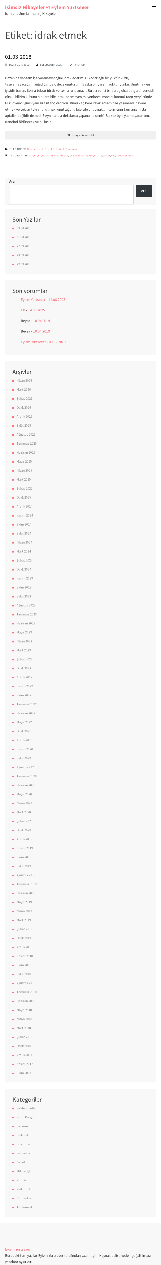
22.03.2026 (24, 264)
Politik (21, 1180)
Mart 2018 (24, 1028)
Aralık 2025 (24, 416)
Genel (48, 149)
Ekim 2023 (24, 587)
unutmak (122, 155)
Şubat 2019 (24, 929)
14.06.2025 (56, 299)
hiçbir (37, 155)
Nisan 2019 (24, 911)
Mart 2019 (24, 920)
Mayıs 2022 (24, 722)
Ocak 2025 (24, 497)
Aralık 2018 (24, 947)
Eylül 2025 (24, 425)
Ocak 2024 (24, 569)
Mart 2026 (24, 389)
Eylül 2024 (24, 533)
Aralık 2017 (24, 1055)
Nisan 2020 (24, 803)
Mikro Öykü (24, 1171)
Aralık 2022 (24, 677)
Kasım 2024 (25, 515)
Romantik (24, 1198)
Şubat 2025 (24, 488)
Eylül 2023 (24, 596)
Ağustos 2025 (26, 434)
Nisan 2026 (24, 380)
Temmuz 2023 (27, 614)
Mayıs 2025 (24, 461)
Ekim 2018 (24, 965)
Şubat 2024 (24, 560)
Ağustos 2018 (26, 983)
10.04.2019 (41, 320)
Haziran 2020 (26, 785)
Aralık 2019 (24, 839)
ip (67, 155)
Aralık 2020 (24, 740)
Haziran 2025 (26, 452)
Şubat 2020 (24, 821)
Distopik (23, 1135)
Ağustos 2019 (26, 875)
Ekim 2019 (24, 857)
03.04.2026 (24, 228)
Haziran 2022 (26, 713)
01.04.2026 (24, 237)
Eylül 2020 (24, 758)
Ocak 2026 (24, 407)
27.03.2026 (24, 246)
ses (113, 155)
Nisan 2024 (24, 542)
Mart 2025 (24, 479)
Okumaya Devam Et (81, 135)
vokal (132, 155)
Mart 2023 (24, 650)
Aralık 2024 (24, 506)
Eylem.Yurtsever (52, 64)
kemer (89, 155)
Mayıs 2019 (24, 902)
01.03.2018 (18, 56)
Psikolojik (59, 149)
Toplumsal (72, 149)
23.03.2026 (24, 255)
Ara (12, 181)
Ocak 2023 (24, 668)
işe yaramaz (77, 155)
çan (31, 155)
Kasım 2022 (25, 686)
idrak (45, 155)
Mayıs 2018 (24, 1010)
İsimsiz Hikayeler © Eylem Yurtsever (47, 7)
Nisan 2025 (24, 470)
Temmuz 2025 (27, 443)
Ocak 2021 (24, 731)
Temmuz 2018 (27, 992)
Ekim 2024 (24, 524)
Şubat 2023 (24, 659)
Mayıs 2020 (24, 794)
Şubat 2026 (24, 398)
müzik (98, 155)
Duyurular (23, 1144)
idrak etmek (57, 155)
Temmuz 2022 (27, 704)
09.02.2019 (57, 341)
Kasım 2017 (25, 1064)
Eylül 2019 (24, 866)
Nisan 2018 (24, 1019)
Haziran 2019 (26, 893)
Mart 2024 (24, 551)
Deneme (23, 1126)
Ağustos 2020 (26, 767)
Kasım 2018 (25, 956)
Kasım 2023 (25, 578)
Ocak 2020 (24, 830)
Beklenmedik (35, 149)
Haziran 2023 (26, 623)
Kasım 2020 (25, 749)
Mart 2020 (24, 812)
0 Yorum (79, 64)
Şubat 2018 (24, 1037)
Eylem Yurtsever (33, 341)
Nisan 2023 (24, 641)
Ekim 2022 (24, 695)
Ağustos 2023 (26, 605)
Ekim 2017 (24, 1073)
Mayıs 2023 (24, 632)
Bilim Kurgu (25, 1117)
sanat (106, 155)
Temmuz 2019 (27, 884)
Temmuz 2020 (27, 776)
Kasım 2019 (25, 848)
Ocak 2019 (24, 938)
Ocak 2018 (24, 1046)
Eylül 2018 (24, 974)
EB (23, 310)
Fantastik (23, 1153)
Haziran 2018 (26, 1001)
